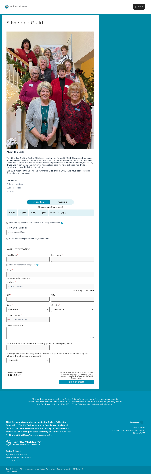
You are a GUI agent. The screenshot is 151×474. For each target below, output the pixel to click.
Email (9, 270)
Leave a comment (14, 325)
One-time (40, 202)
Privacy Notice (39, 469)
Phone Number (13, 315)
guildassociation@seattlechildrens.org (128, 430)
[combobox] (33, 232)
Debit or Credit (76, 382)
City (53, 295)
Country (55, 305)
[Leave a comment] (50, 333)
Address (10, 282)
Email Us (10, 192)
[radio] (40, 202)
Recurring (62, 202)
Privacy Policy (87, 374)
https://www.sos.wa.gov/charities (37, 435)
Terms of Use (50, 469)
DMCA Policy (76, 469)
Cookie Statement (63, 469)
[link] (16, 7)
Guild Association (14, 184)
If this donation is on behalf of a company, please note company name (39, 344)
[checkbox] (34, 222)
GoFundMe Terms (76, 376)
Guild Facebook (13, 188)
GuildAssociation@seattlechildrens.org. (96, 404)
